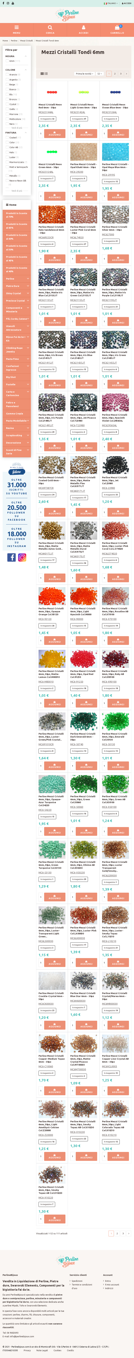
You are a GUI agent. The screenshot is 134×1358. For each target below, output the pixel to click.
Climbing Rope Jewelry (14, 350)
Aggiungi (55, 135)
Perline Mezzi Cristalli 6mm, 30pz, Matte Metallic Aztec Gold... (51, 546)
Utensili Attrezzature (13, 328)
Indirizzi (109, 1288)
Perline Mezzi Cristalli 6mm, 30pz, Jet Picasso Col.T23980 (83, 418)
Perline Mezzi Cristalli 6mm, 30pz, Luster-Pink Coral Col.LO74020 (115, 546)
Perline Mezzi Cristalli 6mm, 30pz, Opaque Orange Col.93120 (51, 611)
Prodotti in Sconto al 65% (16, 226)
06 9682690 (12, 1332)
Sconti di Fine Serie (13, 452)
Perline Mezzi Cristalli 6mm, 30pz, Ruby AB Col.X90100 (114, 674)
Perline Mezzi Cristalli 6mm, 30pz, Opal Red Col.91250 (82, 674)
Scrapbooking (14, 435)
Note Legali (42, 1350)
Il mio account (112, 1284)
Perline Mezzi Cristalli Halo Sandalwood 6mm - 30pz (51, 230)
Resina (10, 428)
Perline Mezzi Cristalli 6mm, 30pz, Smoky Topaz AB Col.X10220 (51, 1190)
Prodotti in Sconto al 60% (16, 237)
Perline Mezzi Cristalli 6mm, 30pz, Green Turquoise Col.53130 (51, 865)
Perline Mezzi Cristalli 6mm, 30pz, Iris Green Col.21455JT (114, 355)
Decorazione (13, 442)
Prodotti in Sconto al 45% (16, 259)
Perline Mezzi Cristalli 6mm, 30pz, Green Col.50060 (82, 799)
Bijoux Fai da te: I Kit (15, 339)
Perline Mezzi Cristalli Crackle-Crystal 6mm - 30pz (51, 996)
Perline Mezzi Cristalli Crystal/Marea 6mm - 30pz (114, 996)
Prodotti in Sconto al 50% (16, 248)
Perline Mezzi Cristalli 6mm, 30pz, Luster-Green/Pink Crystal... (51, 736)
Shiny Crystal (13, 293)
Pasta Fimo (12, 359)
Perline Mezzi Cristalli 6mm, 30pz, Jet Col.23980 (114, 480)
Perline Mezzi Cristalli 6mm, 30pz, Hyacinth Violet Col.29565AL (114, 418)
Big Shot (11, 377)
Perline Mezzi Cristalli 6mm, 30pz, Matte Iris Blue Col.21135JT (51, 292)
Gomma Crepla (14, 413)
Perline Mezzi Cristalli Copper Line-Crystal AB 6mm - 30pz (115, 1059)
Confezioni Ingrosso (12, 368)
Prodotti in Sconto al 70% (16, 215)
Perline (10, 278)
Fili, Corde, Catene (16, 319)
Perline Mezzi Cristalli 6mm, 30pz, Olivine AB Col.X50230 (82, 865)
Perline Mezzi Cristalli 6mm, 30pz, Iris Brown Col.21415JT (51, 355)
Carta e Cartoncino (12, 393)
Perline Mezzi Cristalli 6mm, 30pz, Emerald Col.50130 (114, 736)
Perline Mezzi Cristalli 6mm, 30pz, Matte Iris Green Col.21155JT (82, 292)
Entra (108, 1281)
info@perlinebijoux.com (22, 1336)
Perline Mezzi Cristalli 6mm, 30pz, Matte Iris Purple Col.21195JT (114, 292)
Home (12, 204)
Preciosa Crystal (15, 300)
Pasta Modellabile (16, 420)
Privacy (27, 1350)
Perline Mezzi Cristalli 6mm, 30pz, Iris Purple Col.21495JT (51, 418)
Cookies (58, 1350)
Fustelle (10, 384)
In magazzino (46, 119)
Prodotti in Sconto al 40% (16, 270)
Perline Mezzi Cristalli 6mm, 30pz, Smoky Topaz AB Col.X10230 (82, 1124)
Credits (70, 1350)
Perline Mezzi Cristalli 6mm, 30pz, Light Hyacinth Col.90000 (82, 611)
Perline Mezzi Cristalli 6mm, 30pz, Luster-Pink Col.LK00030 (83, 930)
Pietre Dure (12, 286)
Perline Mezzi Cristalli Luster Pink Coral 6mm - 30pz (83, 230)
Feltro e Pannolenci (12, 404)
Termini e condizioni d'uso (82, 1286)
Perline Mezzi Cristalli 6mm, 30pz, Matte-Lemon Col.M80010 (51, 674)
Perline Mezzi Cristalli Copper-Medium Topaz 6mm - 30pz (52, 1059)
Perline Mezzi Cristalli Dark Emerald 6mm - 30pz (82, 736)
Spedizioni (77, 1281)
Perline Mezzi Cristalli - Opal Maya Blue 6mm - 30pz (115, 167)
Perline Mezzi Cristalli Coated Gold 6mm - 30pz (51, 480)
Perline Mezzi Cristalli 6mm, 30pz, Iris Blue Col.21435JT (82, 355)
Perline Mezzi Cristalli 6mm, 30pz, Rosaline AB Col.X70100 (115, 611)
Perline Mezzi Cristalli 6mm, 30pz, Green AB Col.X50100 (114, 799)
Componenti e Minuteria (14, 310)
